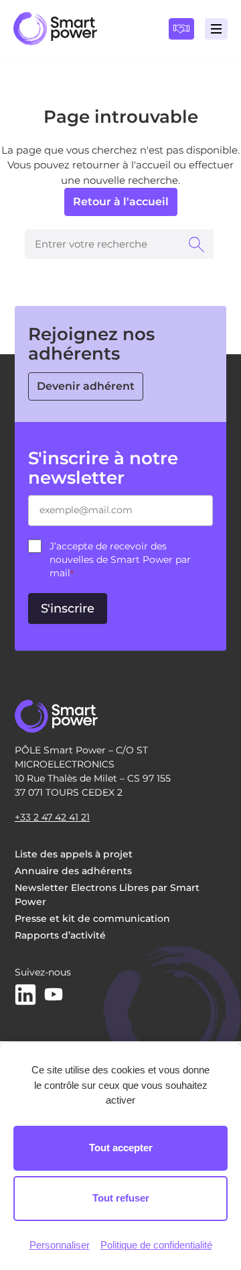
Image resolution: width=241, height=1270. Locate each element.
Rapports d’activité (60, 935)
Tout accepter (121, 1147)
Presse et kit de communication (92, 918)
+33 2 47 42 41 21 (52, 817)
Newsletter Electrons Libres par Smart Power (107, 895)
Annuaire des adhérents (73, 871)
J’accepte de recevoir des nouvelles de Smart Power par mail (120, 559)
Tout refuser (120, 1198)
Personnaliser (59, 1245)
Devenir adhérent (86, 386)
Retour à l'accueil (121, 201)
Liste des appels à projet (74, 854)
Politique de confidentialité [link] (156, 1245)
